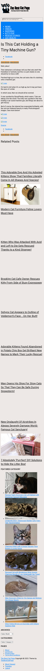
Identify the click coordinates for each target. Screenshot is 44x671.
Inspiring (9, 31)
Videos (8, 29)
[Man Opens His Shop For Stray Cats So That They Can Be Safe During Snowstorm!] (22, 368)
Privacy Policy (9, 653)
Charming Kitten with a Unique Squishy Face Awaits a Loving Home (21, 547)
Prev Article (5, 62)
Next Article (14, 62)
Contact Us (8, 652)
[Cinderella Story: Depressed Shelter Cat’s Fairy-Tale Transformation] (21, 519)
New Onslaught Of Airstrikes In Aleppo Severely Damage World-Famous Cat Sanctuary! (19, 425)
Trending (8, 666)
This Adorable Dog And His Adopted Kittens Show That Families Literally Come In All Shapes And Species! (21, 176)
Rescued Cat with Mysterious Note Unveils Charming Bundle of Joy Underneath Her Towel (22, 573)
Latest (7, 668)
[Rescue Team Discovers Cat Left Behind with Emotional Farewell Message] (21, 493)
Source (3, 125)
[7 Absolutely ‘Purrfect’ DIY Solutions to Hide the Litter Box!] (22, 445)
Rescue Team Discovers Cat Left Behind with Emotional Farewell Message (22, 496)
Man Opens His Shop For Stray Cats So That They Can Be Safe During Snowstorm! (21, 387)
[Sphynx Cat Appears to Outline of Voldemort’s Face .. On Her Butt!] (22, 297)
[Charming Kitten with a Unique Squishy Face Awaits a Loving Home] (21, 544)
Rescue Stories (12, 35)
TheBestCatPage (7, 660)
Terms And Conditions (12, 655)
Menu (3, 23)
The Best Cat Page (8, 658)
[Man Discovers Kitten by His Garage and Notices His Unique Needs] (21, 596)
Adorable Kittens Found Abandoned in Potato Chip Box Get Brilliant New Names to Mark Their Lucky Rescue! (21, 350)
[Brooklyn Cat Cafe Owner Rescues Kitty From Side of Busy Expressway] (22, 264)
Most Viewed (10, 664)
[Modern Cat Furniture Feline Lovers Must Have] (22, 194)
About (7, 650)
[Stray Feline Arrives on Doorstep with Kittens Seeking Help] (21, 622)
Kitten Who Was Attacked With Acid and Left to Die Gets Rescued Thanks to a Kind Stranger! (21, 245)
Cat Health (10, 38)
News (7, 26)
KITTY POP (9, 33)
